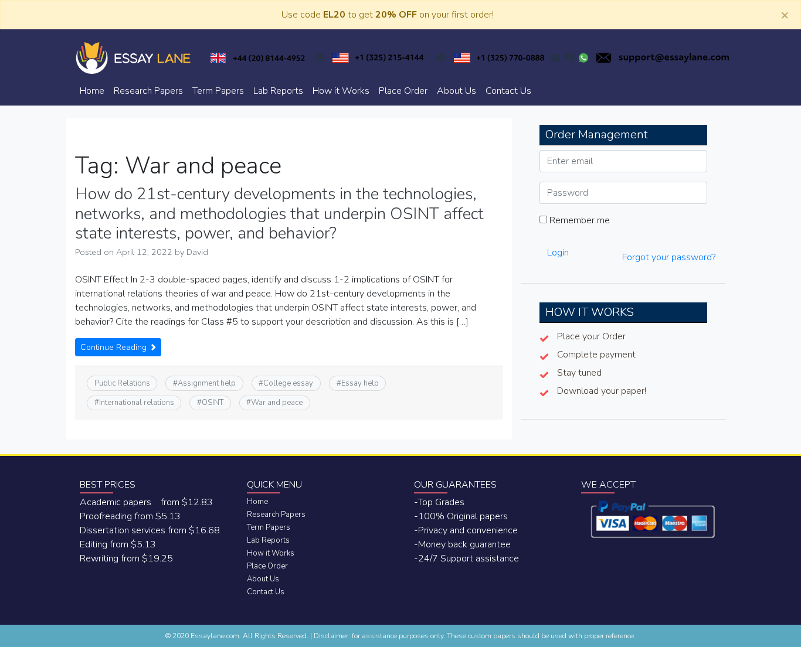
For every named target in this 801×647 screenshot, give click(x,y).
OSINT (212, 402)
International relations (136, 402)
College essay (288, 383)
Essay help (360, 383)
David (197, 252)
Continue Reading (114, 347)
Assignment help (207, 383)
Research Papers (148, 90)
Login (558, 252)
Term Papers (218, 90)
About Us (456, 90)
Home (92, 90)
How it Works (341, 90)
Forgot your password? (668, 257)
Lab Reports (278, 90)
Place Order (403, 90)
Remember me (578, 220)
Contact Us (508, 90)
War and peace (277, 402)
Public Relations (122, 383)
